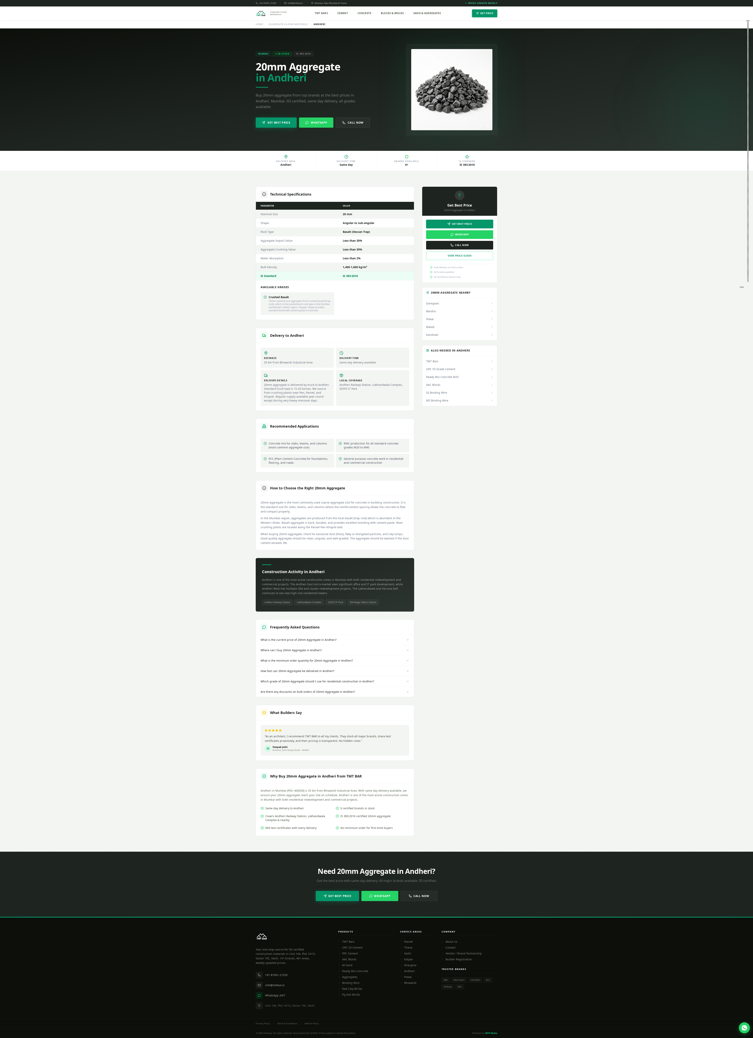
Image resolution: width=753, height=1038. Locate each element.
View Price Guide (460, 255)
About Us (451, 941)
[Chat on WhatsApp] (744, 1027)
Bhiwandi (410, 983)
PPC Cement (350, 953)
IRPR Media (491, 1033)
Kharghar (410, 965)
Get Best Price (278, 122)
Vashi (407, 953)
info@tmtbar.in (295, 3)
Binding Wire (350, 983)
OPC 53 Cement (352, 947)
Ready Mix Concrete (355, 971)
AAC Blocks (349, 959)
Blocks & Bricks (392, 13)
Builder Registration (459, 959)
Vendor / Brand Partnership (464, 953)
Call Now (356, 122)
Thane (408, 947)
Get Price (486, 13)
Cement (342, 13)
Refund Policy (312, 1023)
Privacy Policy (263, 1023)
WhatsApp (319, 122)
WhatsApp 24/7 (275, 995)
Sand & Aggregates (427, 13)
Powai (408, 977)
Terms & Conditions (287, 1023)
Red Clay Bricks (352, 989)
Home (259, 24)
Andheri (409, 971)
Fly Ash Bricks (351, 994)
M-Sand (347, 965)
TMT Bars (321, 13)
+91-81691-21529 (267, 3)
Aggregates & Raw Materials (288, 24)
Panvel (408, 941)
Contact (451, 947)
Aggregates (349, 977)
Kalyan (408, 959)
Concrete (364, 13)
